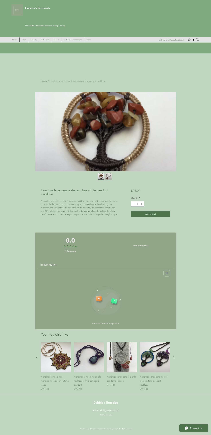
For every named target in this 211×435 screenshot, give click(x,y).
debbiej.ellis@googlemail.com (171, 39)
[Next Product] (174, 357)
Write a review (140, 245)
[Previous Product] (36, 357)
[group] (105, 366)
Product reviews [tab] (48, 264)
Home (44, 81)
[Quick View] (56, 357)
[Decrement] (133, 204)
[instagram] (189, 39)
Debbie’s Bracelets (37, 8)
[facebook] (193, 39)
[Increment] (142, 204)
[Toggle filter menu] (166, 273)
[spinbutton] (137, 204)
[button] (198, 39)
